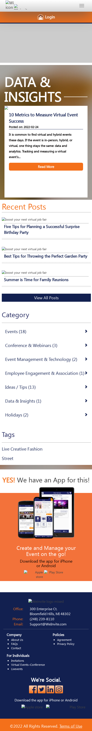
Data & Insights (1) (23, 400)
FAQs (14, 644)
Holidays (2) (16, 414)
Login (50, 17)
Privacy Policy (65, 644)
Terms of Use (70, 726)
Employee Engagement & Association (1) (44, 373)
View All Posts (46, 297)
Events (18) (15, 331)
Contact (16, 648)
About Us (17, 640)
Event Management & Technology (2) (41, 359)
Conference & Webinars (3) (31, 345)
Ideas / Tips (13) (20, 387)
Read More (46, 166)
